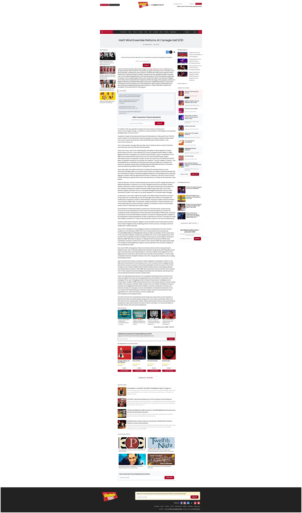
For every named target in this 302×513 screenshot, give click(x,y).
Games (166, 32)
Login (194, 32)
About (162, 506)
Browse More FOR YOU (189, 223)
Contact (167, 506)
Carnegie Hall (151, 69)
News (130, 32)
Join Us (172, 506)
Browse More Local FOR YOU (164, 327)
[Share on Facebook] (167, 52)
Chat (146, 32)
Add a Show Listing (114, 4)
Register (187, 32)
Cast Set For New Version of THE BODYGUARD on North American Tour (128, 107)
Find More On (145, 378)
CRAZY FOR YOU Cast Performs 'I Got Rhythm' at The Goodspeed (195, 54)
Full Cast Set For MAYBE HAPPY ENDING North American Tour (107, 86)
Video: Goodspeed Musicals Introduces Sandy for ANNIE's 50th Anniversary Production (129, 101)
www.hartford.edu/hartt (125, 142)
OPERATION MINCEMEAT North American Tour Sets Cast (107, 98)
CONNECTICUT (157, 5)
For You (124, 308)
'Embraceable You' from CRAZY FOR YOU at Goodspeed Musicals (195, 67)
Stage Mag (173, 32)
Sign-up (192, 3)
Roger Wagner (163, 156)
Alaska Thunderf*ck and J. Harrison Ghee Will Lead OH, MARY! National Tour (107, 59)
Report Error (197, 506)
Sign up (197, 238)
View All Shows (184, 174)
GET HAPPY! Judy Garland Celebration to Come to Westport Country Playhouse (149, 399)
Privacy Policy (196, 509)
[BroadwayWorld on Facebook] (181, 502)
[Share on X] (170, 52)
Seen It (124, 368)
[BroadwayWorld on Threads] (195, 502)
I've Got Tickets (124, 370)
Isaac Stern (159, 69)
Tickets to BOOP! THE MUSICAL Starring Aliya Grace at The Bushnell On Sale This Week (130, 95)
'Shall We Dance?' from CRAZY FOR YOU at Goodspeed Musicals (195, 61)
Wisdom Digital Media (176, 509)
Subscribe (169, 477)
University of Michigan (163, 217)
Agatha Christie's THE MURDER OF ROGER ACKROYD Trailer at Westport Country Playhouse (194, 76)
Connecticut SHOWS (183, 88)
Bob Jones (133, 152)
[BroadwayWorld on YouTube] (198, 502)
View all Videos (182, 83)
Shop (161, 32)
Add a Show (195, 174)
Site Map (190, 506)
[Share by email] (174, 52)
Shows (135, 32)
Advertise (156, 506)
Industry (141, 32)
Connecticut (123, 32)
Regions (185, 506)
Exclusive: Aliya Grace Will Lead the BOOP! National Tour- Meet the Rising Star (107, 73)
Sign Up (146, 65)
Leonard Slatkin (122, 201)
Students (155, 32)
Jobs (150, 32)
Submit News (178, 506)
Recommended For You (184, 182)
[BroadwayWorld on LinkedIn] (188, 502)
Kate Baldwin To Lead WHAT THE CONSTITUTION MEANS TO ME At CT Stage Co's (149, 388)
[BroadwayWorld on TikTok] (191, 502)
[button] (200, 32)
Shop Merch (105, 4)
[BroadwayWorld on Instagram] (184, 502)
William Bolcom (136, 190)
